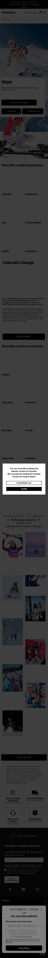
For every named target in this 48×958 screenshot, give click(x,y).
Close (24, 489)
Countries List (24, 483)
